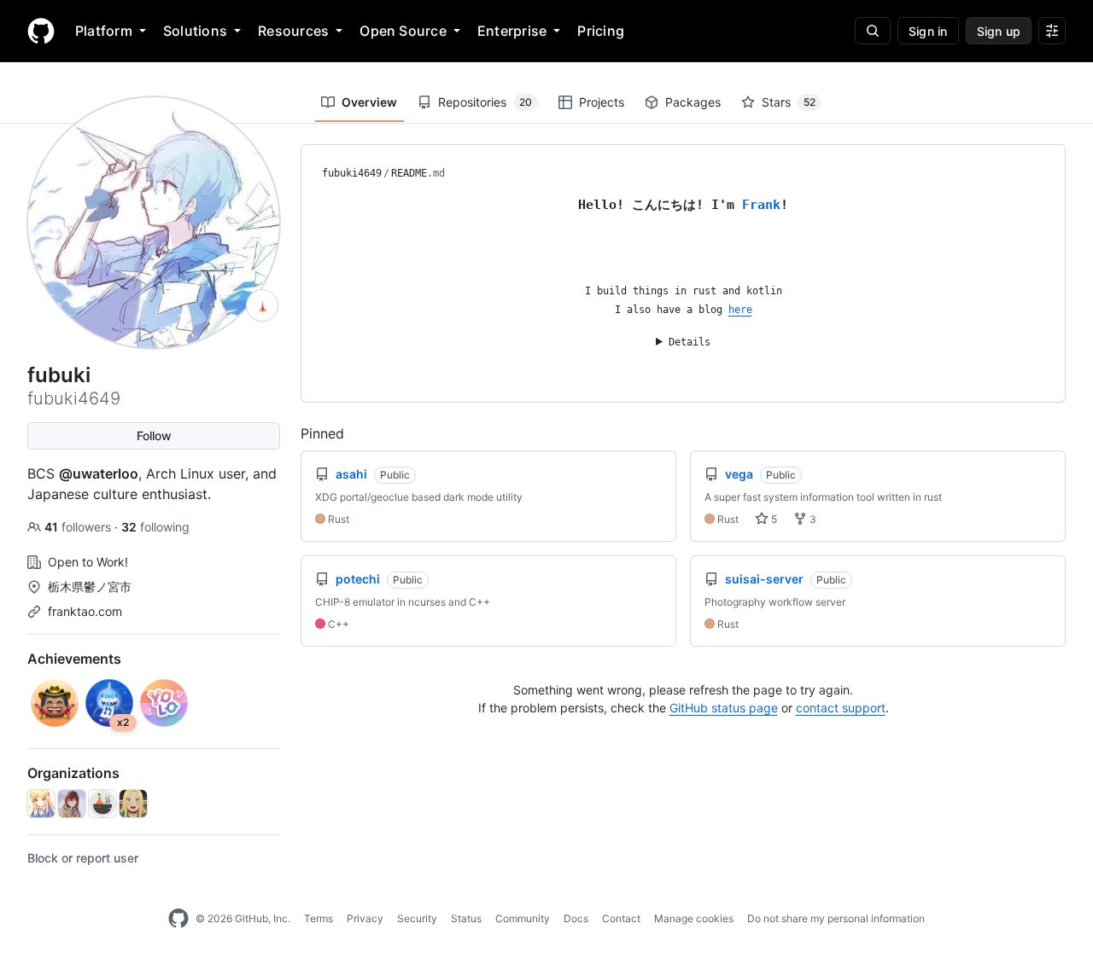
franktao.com (85, 611)
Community (522, 918)
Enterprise (511, 30)
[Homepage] (41, 30)
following (155, 527)
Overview (369, 102)
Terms (318, 918)
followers (79, 527)
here (740, 310)
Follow (154, 435)
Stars (788, 102)
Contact (621, 918)
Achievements (74, 658)
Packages (693, 102)
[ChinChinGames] (133, 803)
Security (417, 918)
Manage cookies (694, 918)
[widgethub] (41, 803)
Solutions (195, 30)
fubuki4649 (352, 173)
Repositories (485, 102)
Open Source (403, 30)
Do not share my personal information (836, 918)
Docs (576, 918)
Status (466, 918)
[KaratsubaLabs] (102, 803)
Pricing (600, 30)
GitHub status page (723, 707)
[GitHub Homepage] (178, 919)
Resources (293, 30)
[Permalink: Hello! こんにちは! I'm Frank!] (310, 204)
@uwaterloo (98, 473)
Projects (601, 102)
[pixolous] (71, 803)
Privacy (365, 918)
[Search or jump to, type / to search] (873, 30)
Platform (103, 30)
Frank (761, 204)
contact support (841, 707)
